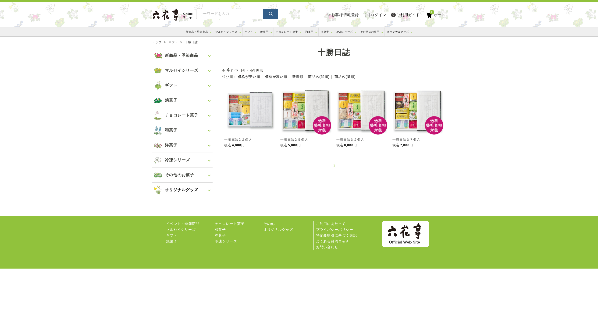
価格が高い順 (276, 77)
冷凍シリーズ (344, 31)
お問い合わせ (327, 247)
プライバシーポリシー (334, 229)
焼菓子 (264, 31)
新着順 (297, 77)
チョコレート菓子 (287, 31)
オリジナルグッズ (398, 31)
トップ (157, 42)
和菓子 (309, 31)
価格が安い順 (249, 77)
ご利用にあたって (331, 224)
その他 (269, 224)
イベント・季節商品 (182, 224)
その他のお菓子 (370, 31)
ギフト (249, 31)
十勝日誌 (191, 42)
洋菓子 (325, 31)
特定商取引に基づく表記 (336, 235)
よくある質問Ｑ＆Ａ (332, 241)
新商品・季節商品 (197, 31)
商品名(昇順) (318, 77)
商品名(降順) (345, 77)
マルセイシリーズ (226, 31)
